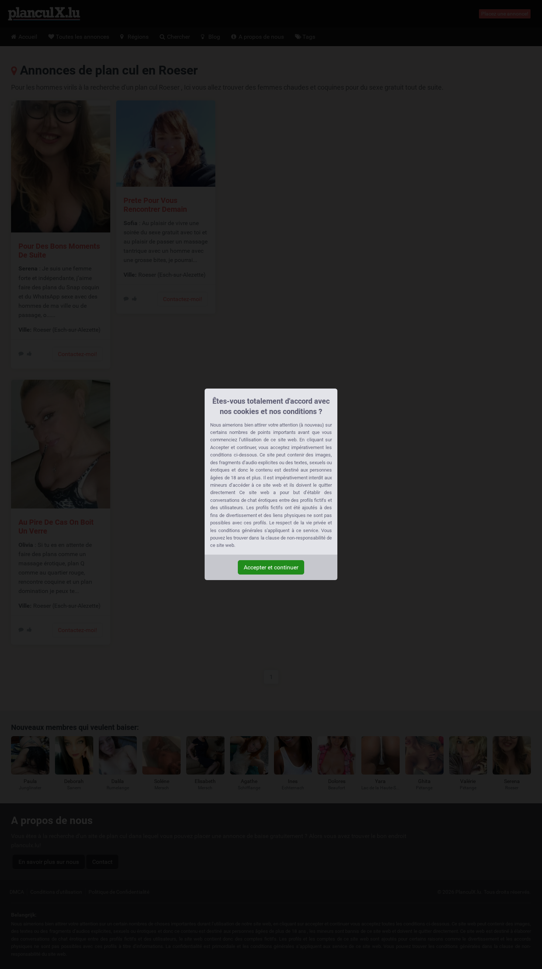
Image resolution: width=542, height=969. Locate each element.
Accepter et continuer (271, 567)
